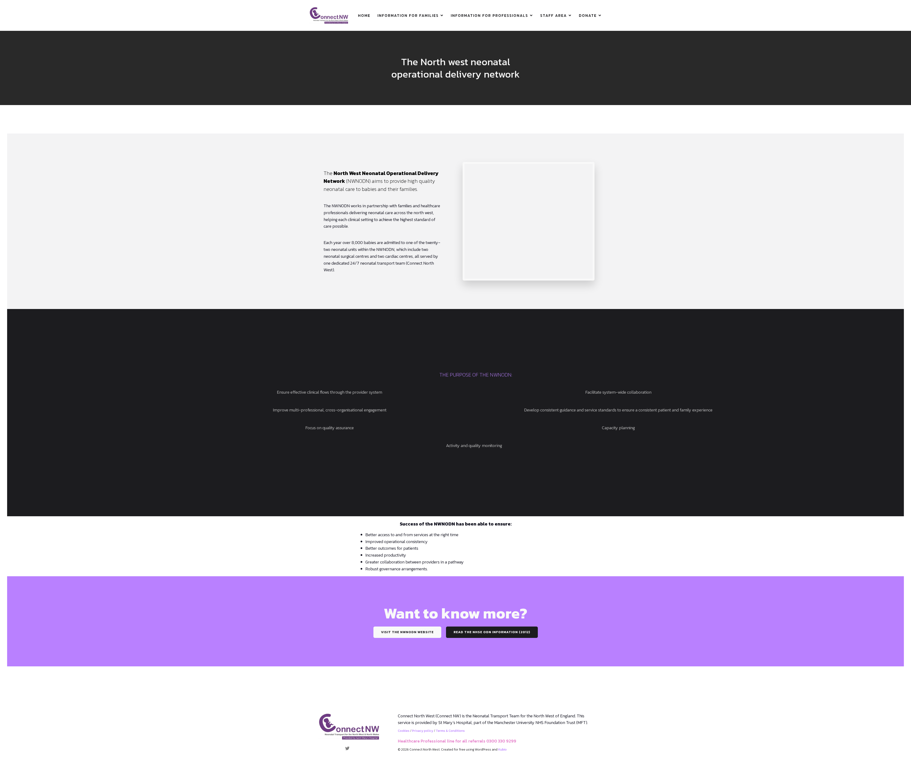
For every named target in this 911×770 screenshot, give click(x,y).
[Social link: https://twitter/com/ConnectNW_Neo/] (349, 747)
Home (364, 15)
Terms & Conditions (450, 730)
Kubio (502, 749)
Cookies (403, 730)
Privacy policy (422, 730)
